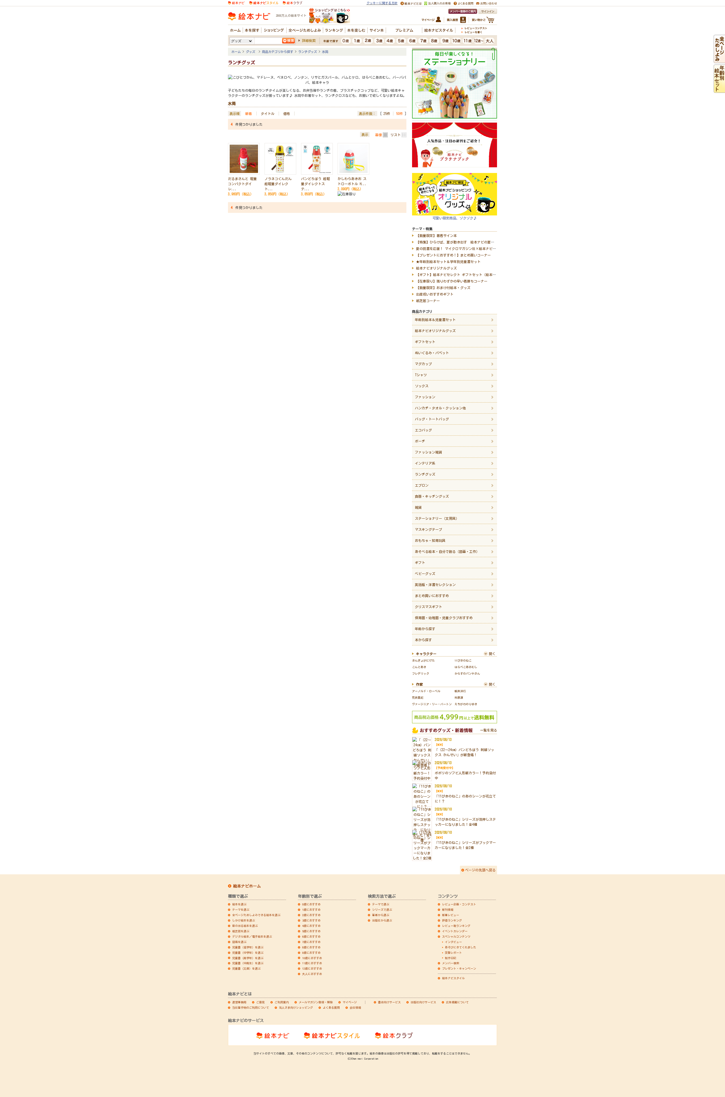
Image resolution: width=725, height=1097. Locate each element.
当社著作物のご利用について (250, 1007)
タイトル (267, 113)
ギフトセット (425, 341)
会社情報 (355, 1007)
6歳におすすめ (311, 936)
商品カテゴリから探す (277, 51)
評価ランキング (452, 920)
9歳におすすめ (311, 952)
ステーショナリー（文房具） (437, 518)
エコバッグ (423, 430)
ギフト (420, 562)
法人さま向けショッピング (296, 1007)
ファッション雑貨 (428, 452)
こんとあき (419, 667)
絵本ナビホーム (247, 886)
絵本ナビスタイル (453, 978)
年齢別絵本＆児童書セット (435, 319)
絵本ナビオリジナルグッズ (436, 268)
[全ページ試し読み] (719, 60)
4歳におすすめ (311, 925)
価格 (286, 113)
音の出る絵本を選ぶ (245, 925)
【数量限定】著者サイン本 (436, 235)
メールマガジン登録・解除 (316, 1002)
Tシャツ (421, 375)
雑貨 (418, 507)
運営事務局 (239, 1002)
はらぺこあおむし (466, 667)
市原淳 (459, 697)
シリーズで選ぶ (382, 909)
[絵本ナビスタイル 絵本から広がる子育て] (263, 2)
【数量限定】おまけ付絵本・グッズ (443, 287)
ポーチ (420, 441)
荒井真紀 (417, 697)
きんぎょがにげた (423, 660)
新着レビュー (450, 915)
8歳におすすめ (311, 947)
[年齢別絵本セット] (719, 90)
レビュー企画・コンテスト (459, 904)
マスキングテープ (428, 529)
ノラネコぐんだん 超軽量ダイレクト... (278, 184)
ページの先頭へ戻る (480, 870)
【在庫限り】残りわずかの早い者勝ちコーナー (451, 281)
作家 (419, 684)
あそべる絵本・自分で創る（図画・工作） (447, 551)
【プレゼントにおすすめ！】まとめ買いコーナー (453, 255)
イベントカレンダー (455, 931)
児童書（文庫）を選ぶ (246, 968)
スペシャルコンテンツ (456, 936)
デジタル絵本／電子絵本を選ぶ (252, 936)
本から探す (423, 639)
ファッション (425, 397)
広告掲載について (457, 1002)
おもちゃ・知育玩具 (430, 540)
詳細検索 (308, 40)
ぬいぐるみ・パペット (432, 352)
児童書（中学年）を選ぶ (247, 952)
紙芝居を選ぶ (240, 931)
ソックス (421, 386)
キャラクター (426, 653)
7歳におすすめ (311, 941)
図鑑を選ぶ (239, 941)
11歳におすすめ (312, 963)
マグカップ (423, 363)
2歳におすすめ (311, 915)
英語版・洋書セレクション (435, 584)
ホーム (236, 51)
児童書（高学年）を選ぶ (247, 958)
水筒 (325, 51)
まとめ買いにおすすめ (432, 595)
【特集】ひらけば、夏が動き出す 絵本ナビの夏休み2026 (460, 242)
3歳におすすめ (311, 920)
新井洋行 (460, 691)
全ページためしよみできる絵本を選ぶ (256, 915)
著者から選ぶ (380, 915)
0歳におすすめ (311, 904)
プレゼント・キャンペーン (459, 968)
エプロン (421, 485)
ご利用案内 (282, 1002)
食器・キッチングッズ (432, 496)
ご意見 (260, 1002)
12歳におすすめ (312, 968)
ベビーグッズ (425, 573)
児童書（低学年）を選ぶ (247, 947)
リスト (396, 134)
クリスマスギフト (428, 606)
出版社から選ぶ (382, 920)
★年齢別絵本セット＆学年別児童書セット (448, 261)
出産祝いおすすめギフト (434, 294)
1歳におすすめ (311, 909)
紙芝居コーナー (428, 300)
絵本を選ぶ (239, 904)
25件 (386, 113)
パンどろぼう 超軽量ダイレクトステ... (315, 184)
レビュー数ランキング (456, 925)
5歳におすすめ (311, 931)
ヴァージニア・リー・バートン (432, 704)
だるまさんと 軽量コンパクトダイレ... (242, 184)
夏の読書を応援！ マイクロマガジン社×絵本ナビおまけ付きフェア (468, 248)
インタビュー (453, 941)
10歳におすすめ (312, 958)
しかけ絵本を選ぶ (243, 920)
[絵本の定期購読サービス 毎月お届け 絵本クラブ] (292, 2)
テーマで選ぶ (380, 904)
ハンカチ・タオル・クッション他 (440, 408)
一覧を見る (488, 730)
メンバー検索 (450, 963)
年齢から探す (425, 628)
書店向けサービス (389, 1002)
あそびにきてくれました (460, 947)
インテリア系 (425, 463)
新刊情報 (447, 909)
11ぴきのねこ (463, 660)
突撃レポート (453, 952)
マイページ (350, 1002)
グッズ (251, 51)
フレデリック (420, 673)
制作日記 (450, 958)
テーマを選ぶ (240, 909)
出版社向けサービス (423, 1002)
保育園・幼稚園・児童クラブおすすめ (444, 617)
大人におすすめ (312, 973)
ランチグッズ (307, 51)
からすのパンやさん (467, 673)
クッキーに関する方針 (382, 3)
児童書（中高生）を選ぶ (247, 963)
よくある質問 (331, 1007)
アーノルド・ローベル (426, 691)
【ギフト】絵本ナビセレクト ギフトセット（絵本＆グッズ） (462, 274)
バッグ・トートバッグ (432, 419)
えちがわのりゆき (466, 704)
